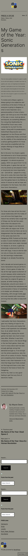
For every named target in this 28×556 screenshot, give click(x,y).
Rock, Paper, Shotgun (7, 531)
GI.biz (3, 526)
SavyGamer (4, 534)
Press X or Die (7, 16)
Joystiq (3, 529)
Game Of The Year (13, 393)
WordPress (17, 549)
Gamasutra (4, 524)
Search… (4, 457)
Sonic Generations (8, 395)
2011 (7, 393)
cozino (3, 163)
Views (11, 391)
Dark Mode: (22, 554)
